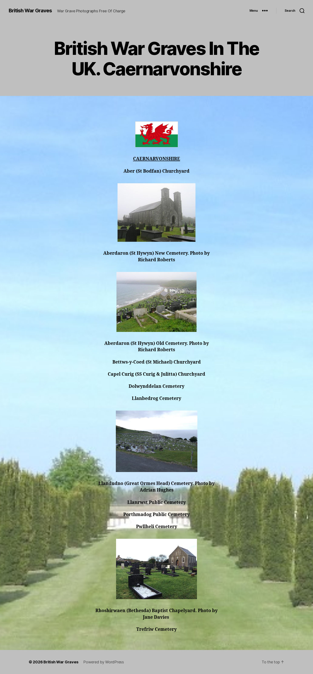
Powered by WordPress (103, 662)
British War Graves (30, 10)
